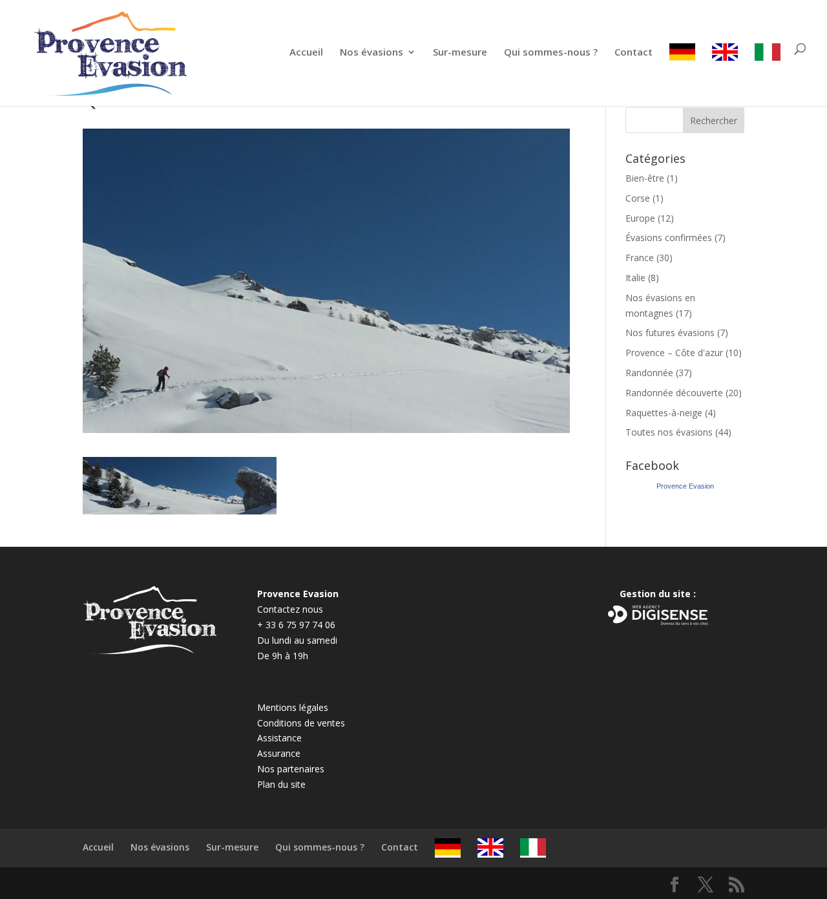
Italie (635, 277)
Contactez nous (290, 609)
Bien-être (644, 178)
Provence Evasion (685, 486)
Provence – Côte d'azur (674, 352)
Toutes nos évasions (669, 432)
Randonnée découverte (674, 392)
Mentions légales (292, 707)
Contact (633, 52)
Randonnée (649, 372)
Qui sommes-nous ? (551, 52)
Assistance (279, 738)
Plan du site (281, 784)
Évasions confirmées (668, 237)
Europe (640, 218)
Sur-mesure (460, 52)
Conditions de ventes (301, 723)
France (639, 257)
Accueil (306, 52)
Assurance (278, 753)
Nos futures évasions (670, 332)
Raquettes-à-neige (663, 413)
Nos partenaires (290, 769)
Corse (637, 198)
